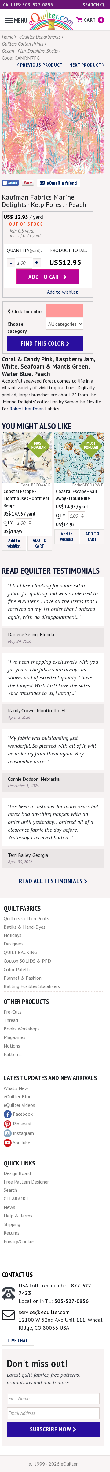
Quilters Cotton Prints (22, 44)
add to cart (45, 277)
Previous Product (41, 65)
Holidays (12, 935)
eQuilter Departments (40, 37)
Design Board (17, 1173)
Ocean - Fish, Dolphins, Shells (30, 51)
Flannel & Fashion (23, 978)
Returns (12, 1233)
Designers (14, 944)
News (9, 1207)
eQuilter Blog (17, 1096)
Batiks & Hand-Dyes (25, 927)
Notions (12, 1046)
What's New (16, 1088)
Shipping (12, 1224)
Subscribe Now (51, 1429)
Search (91, 5)
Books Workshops (22, 1029)
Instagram (23, 1133)
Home (7, 37)
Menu (20, 20)
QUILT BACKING (20, 952)
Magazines (14, 1037)
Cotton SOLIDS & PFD (27, 961)
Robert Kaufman (26, 409)
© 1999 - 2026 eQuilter (53, 1464)
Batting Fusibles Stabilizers (32, 986)
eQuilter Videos (19, 1105)
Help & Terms (18, 1216)
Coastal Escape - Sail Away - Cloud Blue (76, 495)
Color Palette (18, 969)
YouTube (21, 1143)
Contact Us (17, 1274)
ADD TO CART (39, 543)
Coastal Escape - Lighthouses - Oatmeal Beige (26, 498)
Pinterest (22, 1124)
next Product (85, 65)
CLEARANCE (16, 1198)
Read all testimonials (51, 881)
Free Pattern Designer (26, 1182)
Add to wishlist (62, 292)
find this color (43, 343)
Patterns (13, 1054)
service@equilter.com (44, 1312)
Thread (11, 1020)
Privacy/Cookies (19, 1241)
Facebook (23, 1114)
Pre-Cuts (13, 1012)
